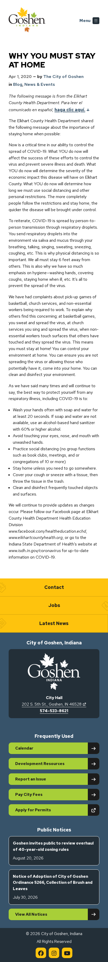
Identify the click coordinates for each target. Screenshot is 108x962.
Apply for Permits (51, 810)
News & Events (39, 84)
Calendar (24, 748)
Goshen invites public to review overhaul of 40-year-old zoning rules (53, 851)
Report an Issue (30, 779)
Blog (17, 84)
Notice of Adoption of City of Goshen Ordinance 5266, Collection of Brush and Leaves (53, 887)
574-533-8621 (54, 710)
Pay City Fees (28, 794)
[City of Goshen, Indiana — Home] (27, 20)
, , (54, 704)
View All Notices (31, 914)
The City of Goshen (63, 76)
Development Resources (39, 763)
